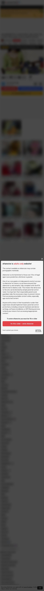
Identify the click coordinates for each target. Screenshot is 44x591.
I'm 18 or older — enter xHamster (22, 324)
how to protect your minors (10, 330)
